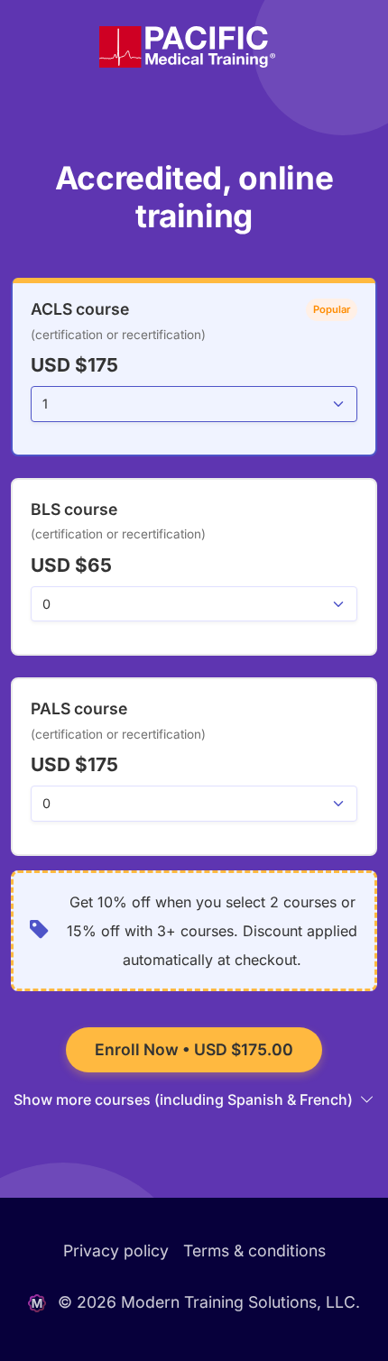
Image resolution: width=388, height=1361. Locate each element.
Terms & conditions (254, 1250)
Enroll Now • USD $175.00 (194, 1049)
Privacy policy (116, 1250)
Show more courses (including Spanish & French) (185, 1099)
